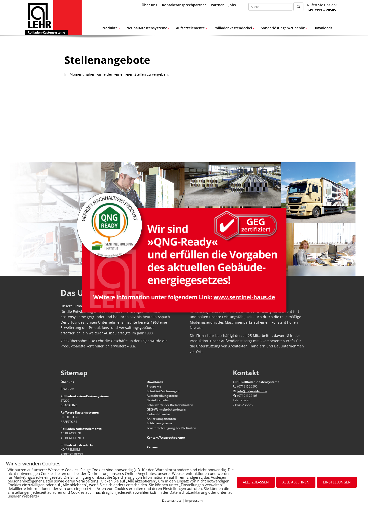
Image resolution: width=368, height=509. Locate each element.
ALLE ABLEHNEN (295, 482)
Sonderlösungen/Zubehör (283, 28)
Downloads (322, 28)
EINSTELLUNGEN (337, 482)
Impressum (194, 500)
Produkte (110, 28)
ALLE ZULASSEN (256, 482)
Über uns (149, 5)
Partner (217, 5)
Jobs (232, 5)
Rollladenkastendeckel (233, 28)
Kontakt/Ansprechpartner (184, 5)
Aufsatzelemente (190, 28)
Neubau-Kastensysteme (146, 28)
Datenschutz (171, 500)
